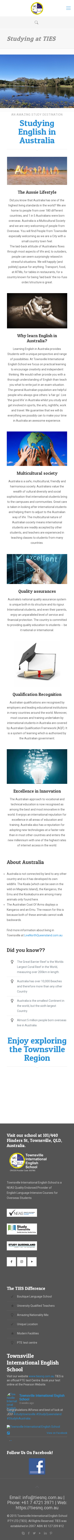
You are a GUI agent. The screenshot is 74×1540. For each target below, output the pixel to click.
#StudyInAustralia (18, 1418)
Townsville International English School (33, 1362)
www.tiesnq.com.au (41, 1376)
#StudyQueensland (48, 1414)
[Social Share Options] (9, 1433)
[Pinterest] (51, 1533)
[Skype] (23, 1533)
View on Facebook (56, 1433)
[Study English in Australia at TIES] (37, 8)
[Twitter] (34, 1533)
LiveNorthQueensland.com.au (43, 935)
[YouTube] (40, 1533)
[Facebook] (29, 1533)
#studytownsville (24, 1414)
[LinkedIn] (45, 1533)
